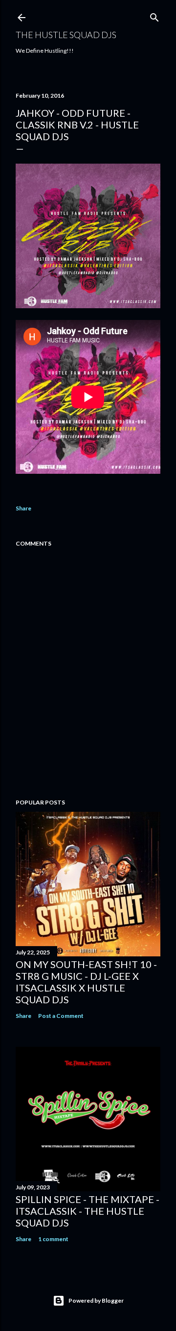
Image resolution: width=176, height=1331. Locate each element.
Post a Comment (61, 1015)
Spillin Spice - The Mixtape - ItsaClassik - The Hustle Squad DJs (87, 1210)
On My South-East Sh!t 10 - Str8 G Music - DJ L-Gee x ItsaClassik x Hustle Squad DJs (86, 981)
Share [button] (23, 508)
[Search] (154, 15)
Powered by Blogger (96, 1300)
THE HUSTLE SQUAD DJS (66, 34)
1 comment (53, 1239)
